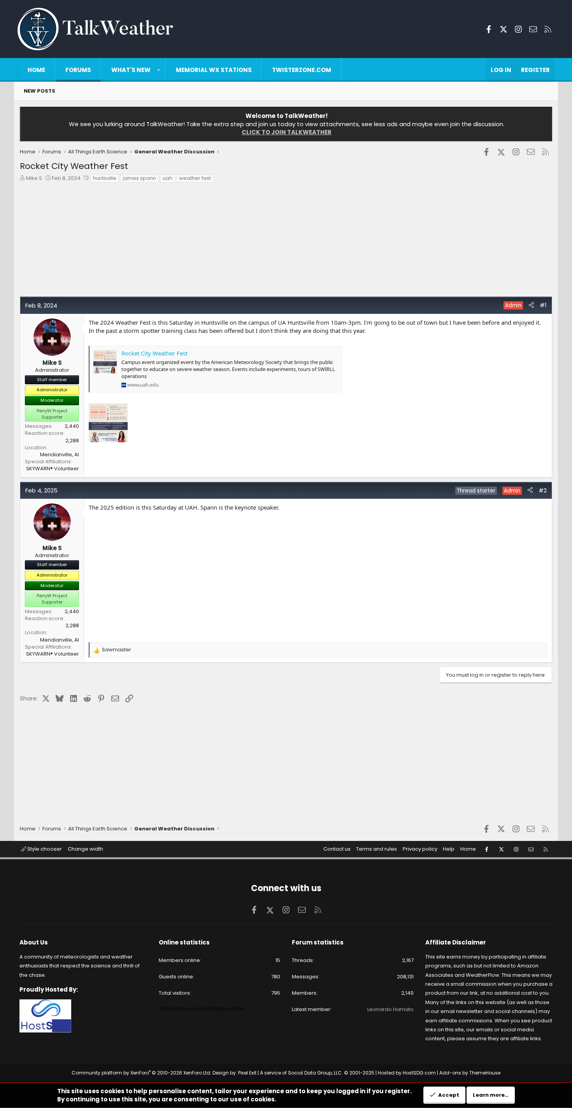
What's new (131, 70)
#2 (543, 490)
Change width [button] (85, 849)
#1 (543, 305)
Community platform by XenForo (141, 1072)
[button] (158, 70)
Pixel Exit (247, 1072)
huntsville (104, 178)
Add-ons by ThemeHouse (469, 1072)
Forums (78, 70)
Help (448, 849)
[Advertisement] (253, 241)
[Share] (531, 305)
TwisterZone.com (301, 70)
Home (36, 70)
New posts (39, 91)
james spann (139, 178)
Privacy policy (420, 849)
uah (167, 178)
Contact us (337, 849)
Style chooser (44, 849)
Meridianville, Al (59, 454)
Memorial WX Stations (214, 70)
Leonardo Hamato (390, 1009)
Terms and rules (376, 849)
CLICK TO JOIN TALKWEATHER (287, 132)
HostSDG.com (419, 1072)
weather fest (195, 178)
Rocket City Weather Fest (154, 353)
